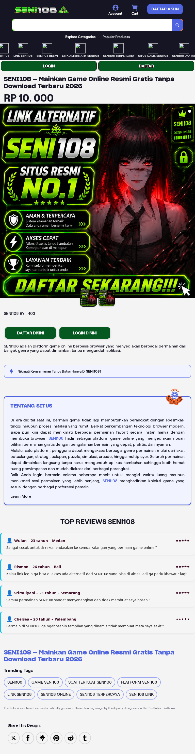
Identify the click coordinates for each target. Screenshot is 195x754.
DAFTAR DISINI (30, 333)
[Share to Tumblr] (85, 738)
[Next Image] (191, 202)
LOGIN (49, 66)
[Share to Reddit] (70, 738)
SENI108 (55, 438)
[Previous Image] (4, 202)
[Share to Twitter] (14, 738)
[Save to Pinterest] (56, 738)
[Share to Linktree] (42, 738)
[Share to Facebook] (28, 738)
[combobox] (92, 25)
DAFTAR (146, 66)
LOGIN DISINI (85, 333)
